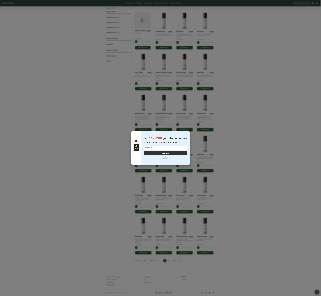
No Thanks (165, 158)
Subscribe (165, 153)
